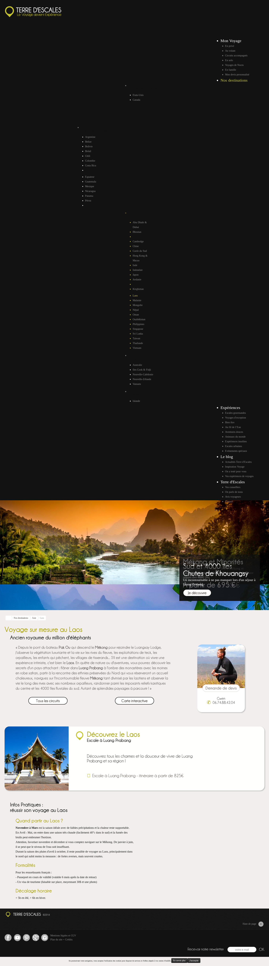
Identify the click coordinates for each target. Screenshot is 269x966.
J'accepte (194, 960)
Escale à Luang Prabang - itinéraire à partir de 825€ (138, 775)
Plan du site (56, 939)
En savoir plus (179, 960)
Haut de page (249, 923)
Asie (34, 618)
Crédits (68, 939)
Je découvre (197, 593)
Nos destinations (21, 618)
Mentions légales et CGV (63, 935)
